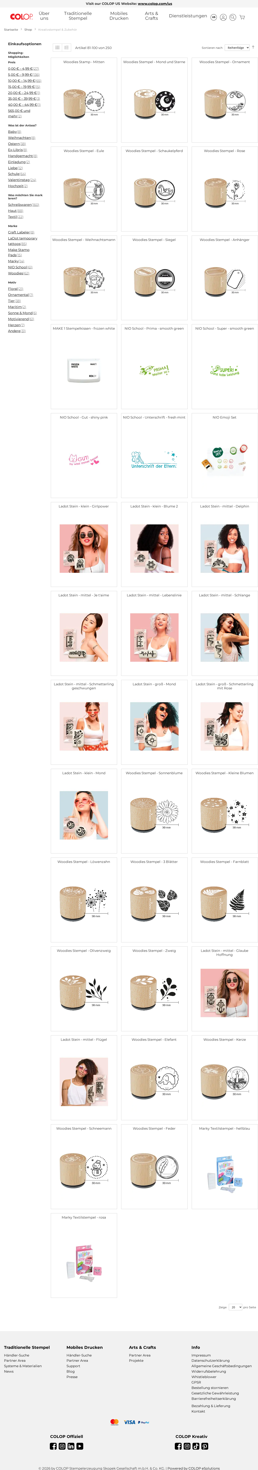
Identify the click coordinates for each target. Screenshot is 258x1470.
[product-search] (232, 17)
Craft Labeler (21, 232)
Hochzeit (18, 186)
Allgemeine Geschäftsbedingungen (221, 1366)
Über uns (44, 16)
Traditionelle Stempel (78, 16)
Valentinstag (22, 180)
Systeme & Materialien (23, 1366)
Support (73, 1366)
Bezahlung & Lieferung (210, 1406)
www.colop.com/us (155, 4)
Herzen (16, 325)
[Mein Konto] (223, 17)
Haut (15, 211)
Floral (15, 289)
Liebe (15, 168)
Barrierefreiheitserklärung (213, 1399)
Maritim (17, 307)
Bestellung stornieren (209, 1388)
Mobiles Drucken (119, 16)
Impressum (201, 1355)
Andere (17, 331)
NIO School (20, 267)
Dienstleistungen (188, 15)
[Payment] (129, 1422)
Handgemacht (22, 156)
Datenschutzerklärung (210, 1361)
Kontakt (198, 1411)
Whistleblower (203, 1377)
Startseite (11, 29)
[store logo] (21, 17)
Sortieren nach (212, 48)
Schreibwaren (23, 205)
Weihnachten (21, 138)
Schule (17, 174)
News (9, 1371)
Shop (28, 29)
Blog (71, 1371)
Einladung (19, 162)
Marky (16, 261)
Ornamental (20, 295)
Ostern (17, 144)
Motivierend (21, 319)
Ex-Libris (17, 150)
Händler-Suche (16, 1355)
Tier (14, 301)
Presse (72, 1377)
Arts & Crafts (151, 16)
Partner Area (15, 1361)
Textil (16, 217)
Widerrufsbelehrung (208, 1371)
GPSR (196, 1382)
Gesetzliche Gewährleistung (215, 1393)
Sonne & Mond (22, 313)
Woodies (18, 273)
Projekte (136, 1361)
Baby (14, 132)
